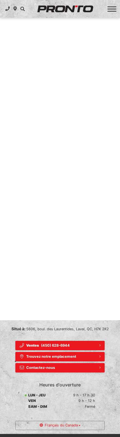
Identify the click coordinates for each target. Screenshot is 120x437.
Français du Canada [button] (61, 425)
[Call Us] (8, 9)
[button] (22, 9)
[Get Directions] (15, 9)
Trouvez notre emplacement (51, 356)
